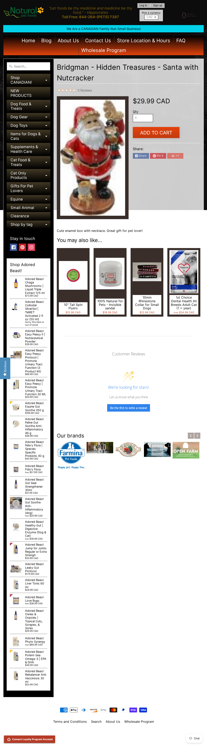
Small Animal (30, 208)
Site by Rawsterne (103, 735)
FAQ (180, 40)
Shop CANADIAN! (30, 80)
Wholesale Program (103, 50)
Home (28, 40)
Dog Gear (30, 118)
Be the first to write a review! (128, 408)
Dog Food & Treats (30, 107)
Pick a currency (151, 12)
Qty (135, 112)
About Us (68, 40)
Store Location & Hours (143, 40)
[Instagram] (31, 247)
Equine (30, 200)
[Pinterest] (22, 247)
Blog (46, 40)
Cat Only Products (30, 176)
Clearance (20, 216)
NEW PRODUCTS (21, 93)
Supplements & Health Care (30, 149)
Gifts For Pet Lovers (30, 189)
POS (88, 738)
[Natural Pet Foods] (23, 12)
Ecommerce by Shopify (108, 738)
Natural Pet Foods (102, 732)
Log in (143, 5)
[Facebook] (13, 247)
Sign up (157, 5)
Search (96, 722)
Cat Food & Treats (30, 163)
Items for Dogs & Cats (30, 137)
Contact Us (98, 40)
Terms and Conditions (70, 722)
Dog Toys (30, 126)
